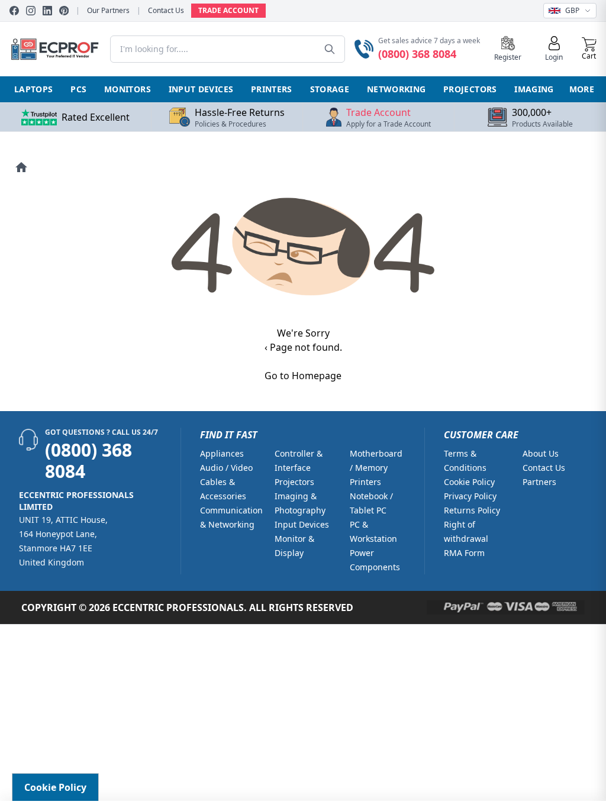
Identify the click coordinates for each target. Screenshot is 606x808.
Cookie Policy (469, 481)
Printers (365, 481)
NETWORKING (396, 89)
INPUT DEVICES (201, 89)
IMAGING (533, 89)
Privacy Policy (470, 496)
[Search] (329, 49)
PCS (78, 89)
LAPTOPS (33, 89)
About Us (541, 453)
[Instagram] (31, 10)
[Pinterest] (64, 10)
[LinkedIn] (47, 10)
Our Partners (108, 10)
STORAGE (329, 89)
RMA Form (464, 552)
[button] (589, 49)
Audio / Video (226, 467)
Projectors (294, 481)
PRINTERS (271, 89)
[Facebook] (14, 10)
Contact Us (166, 10)
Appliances (222, 453)
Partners (539, 481)
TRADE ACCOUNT (228, 10)
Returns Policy (472, 510)
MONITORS (127, 89)
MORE (581, 89)
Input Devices (302, 524)
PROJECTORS (470, 89)
